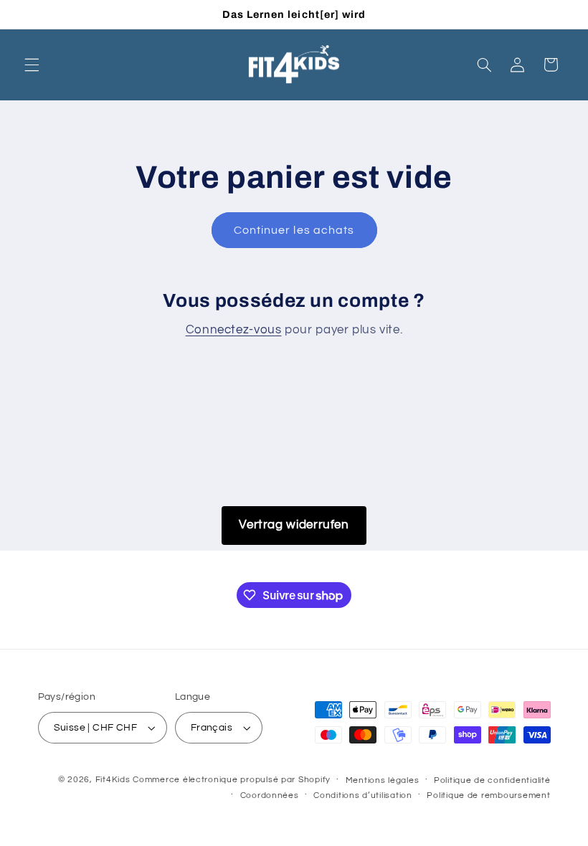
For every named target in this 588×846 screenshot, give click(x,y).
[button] (31, 64)
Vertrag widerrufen (293, 524)
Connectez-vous (234, 329)
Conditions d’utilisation (362, 795)
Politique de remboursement (488, 795)
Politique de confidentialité (492, 780)
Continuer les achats (294, 230)
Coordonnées (269, 795)
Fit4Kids (113, 780)
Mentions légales (382, 780)
